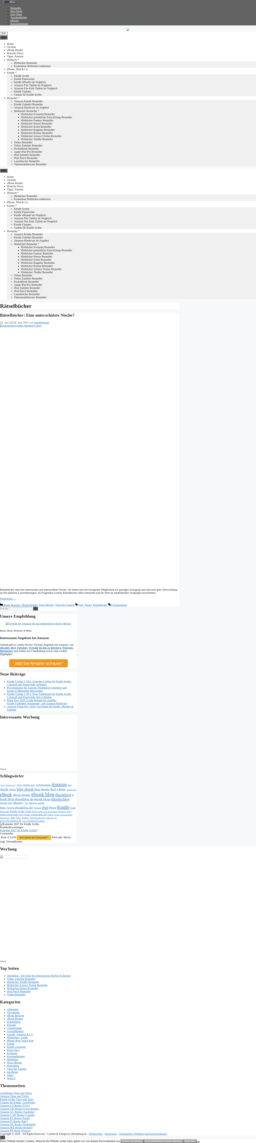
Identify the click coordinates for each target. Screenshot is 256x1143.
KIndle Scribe (21, 75)
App (69, 785)
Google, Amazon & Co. (20, 1034)
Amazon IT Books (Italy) (14, 1121)
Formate (11, 1025)
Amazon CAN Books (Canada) (17, 1115)
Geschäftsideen (15, 1031)
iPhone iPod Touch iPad (20, 1040)
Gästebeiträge (14, 1028)
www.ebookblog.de (10, 820)
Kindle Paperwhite (24, 78)
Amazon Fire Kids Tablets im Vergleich (35, 88)
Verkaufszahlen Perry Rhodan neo (43, 818)
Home (10, 43)
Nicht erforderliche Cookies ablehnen (163, 1141)
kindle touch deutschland (47, 812)
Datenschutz (95, 1133)
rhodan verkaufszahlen (63, 815)
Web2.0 (11, 1078)
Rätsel (88, 605)
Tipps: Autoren (15, 56)
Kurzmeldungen (19, 23)
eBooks (14, 20)
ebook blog (43, 794)
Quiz (80, 605)
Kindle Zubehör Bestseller (28, 104)
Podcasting (13, 1065)
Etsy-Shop (16, 14)
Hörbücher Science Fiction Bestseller (41, 136)
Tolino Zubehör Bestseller (28, 145)
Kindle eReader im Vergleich (30, 82)
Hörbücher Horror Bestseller (36, 123)
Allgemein (12, 1009)
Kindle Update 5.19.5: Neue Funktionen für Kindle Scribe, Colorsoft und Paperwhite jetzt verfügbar (39, 696)
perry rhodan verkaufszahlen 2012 (33, 815)
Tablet (12, 818)
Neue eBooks (46, 605)
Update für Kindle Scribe (28, 94)
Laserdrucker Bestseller (27, 161)
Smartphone (5, 818)
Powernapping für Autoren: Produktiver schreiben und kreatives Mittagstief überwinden (37, 689)
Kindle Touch (31, 811)
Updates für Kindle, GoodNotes (17, 1102)
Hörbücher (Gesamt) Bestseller (38, 114)
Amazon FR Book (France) (15, 1130)
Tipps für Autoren (65, 605)
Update (25, 818)
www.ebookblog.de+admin (33, 821)
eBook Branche (11, 605)
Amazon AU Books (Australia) (17, 1111)
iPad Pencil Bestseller (26, 158)
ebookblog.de (24, 799)
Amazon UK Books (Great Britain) (19, 1108)
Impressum (111, 1133)
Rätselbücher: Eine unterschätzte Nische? (37, 315)
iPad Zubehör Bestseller (27, 154)
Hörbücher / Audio (17, 1037)
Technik (11, 46)
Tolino (18, 818)
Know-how (13, 1050)
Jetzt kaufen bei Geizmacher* (34, 837)
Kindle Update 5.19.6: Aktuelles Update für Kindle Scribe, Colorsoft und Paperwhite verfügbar (39, 683)
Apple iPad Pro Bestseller (28, 151)
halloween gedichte (37, 803)
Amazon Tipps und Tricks (14, 1096)
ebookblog (63, 795)
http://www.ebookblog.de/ (16, 807)
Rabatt (50, 815)
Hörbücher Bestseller (25, 62)
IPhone (52, 807)
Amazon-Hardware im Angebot (31, 107)
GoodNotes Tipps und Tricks (16, 1093)
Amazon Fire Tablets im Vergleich (33, 85)
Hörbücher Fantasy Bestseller (37, 120)
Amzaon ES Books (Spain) (15, 1118)
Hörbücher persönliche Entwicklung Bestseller (46, 117)
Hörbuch (12, 59)
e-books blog (71, 790)
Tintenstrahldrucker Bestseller (30, 164)
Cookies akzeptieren (132, 1141)
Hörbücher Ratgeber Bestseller (38, 129)
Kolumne (12, 1053)
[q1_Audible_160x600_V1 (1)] (14, 857)
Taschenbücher (18, 17)
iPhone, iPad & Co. (17, 69)
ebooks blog (60, 799)
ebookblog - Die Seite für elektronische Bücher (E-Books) (39, 975)
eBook (6, 794)
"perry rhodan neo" (7, 785)
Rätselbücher (100, 605)
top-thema (12, 1072)
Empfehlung (14, 1021)
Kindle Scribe (17, 811)
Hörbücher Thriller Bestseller (37, 139)
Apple (4, 789)
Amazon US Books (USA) (15, 1105)
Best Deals (16, 11)
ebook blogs (42, 799)
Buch (53, 789)
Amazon (59, 784)
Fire (26, 803)
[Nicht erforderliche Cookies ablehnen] (198, 1141)
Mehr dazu (190, 1141)
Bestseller (15, 8)
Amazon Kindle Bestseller (28, 101)
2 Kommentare (119, 605)
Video (10, 1075)
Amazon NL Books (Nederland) (18, 1124)
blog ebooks (42, 789)
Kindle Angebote (16, 1046)
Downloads (13, 1012)
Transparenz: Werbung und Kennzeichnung (143, 1133)
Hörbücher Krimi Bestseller (36, 126)
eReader (18, 802)
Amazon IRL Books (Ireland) (16, 1127)
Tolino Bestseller (23, 142)
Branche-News (15, 53)
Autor (12, 789)
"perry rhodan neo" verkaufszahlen (33, 785)
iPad (45, 807)
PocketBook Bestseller (26, 148)
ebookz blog (6, 803)
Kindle (10, 72)
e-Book (61, 789)
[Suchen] (35, 609)
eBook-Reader (15, 50)
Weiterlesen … (8, 598)
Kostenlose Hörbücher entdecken (32, 66)
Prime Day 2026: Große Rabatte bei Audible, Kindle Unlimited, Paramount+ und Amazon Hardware (37, 702)
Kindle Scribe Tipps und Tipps (17, 1099)
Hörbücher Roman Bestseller (37, 132)
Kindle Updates (22, 91)
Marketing (62, 812)
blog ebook (25, 789)
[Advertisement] (29, 745)
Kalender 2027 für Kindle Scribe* (19, 830)
